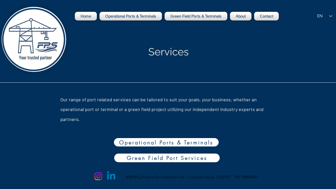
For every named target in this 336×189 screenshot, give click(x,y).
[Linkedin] (111, 176)
